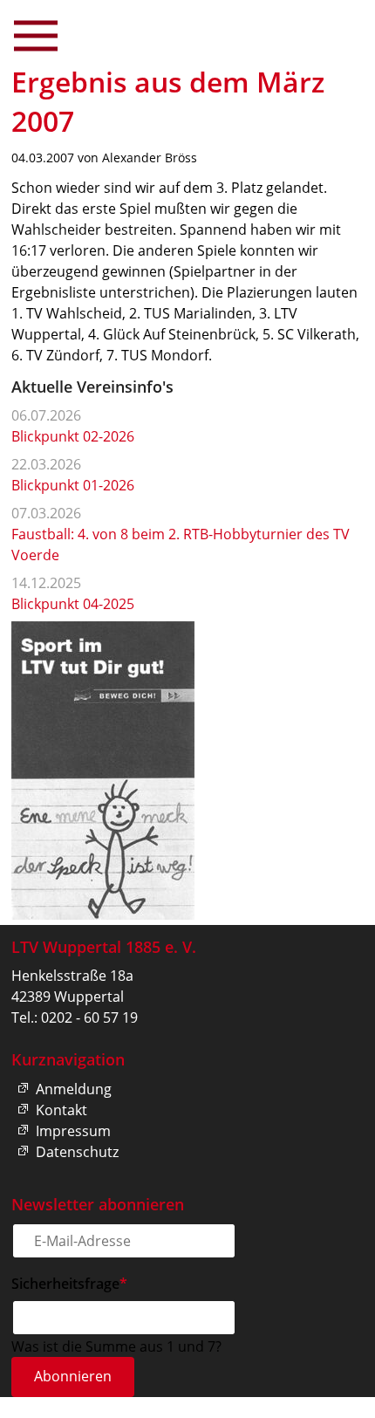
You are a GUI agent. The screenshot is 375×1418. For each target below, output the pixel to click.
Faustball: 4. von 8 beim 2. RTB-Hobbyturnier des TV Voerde (180, 544)
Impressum (73, 1131)
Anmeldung (74, 1089)
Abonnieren (73, 1376)
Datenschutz (77, 1151)
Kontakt (61, 1110)
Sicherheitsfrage (69, 1283)
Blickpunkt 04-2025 (72, 603)
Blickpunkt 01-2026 (72, 485)
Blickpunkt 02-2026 (72, 436)
